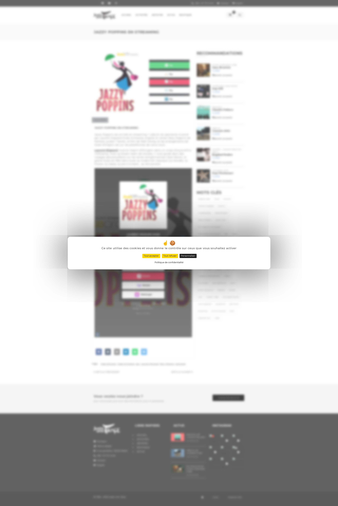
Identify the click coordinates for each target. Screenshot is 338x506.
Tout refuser (170, 256)
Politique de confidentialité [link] (169, 262)
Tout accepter (151, 256)
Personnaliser (188, 256)
